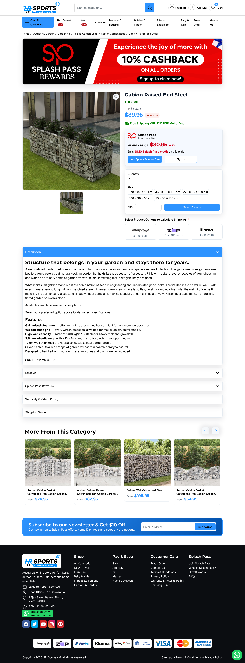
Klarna (116, 576)
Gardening (64, 33)
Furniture (100, 22)
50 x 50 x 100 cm (166, 198)
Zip (114, 572)
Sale (115, 563)
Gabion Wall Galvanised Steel (145, 490)
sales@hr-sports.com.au (44, 586)
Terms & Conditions (163, 572)
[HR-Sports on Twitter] (34, 624)
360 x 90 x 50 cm (140, 198)
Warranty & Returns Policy (167, 580)
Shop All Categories (36, 22)
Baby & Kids (81, 576)
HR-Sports (49, 657)
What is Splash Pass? (202, 567)
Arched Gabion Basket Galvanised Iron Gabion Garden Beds (46, 494)
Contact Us (158, 567)
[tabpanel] (48, 472)
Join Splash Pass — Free (145, 159)
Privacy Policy (160, 576)
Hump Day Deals (122, 580)
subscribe (205, 527)
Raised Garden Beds (85, 33)
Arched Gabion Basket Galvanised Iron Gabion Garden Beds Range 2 (96, 494)
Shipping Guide (160, 585)
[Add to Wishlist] (116, 97)
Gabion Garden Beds (113, 33)
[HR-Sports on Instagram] (51, 624)
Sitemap (167, 657)
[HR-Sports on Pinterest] (60, 624)
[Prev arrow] (205, 430)
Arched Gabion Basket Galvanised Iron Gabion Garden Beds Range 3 (195, 494)
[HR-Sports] (41, 7)
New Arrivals (82, 567)
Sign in (181, 159)
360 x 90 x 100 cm (167, 192)
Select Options (192, 207)
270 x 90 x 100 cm (195, 192)
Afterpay (117, 567)
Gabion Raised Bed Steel (143, 33)
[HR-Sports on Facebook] (26, 624)
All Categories (83, 563)
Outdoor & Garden (43, 33)
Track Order (158, 563)
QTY (130, 207)
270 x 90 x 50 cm (140, 192)
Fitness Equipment (86, 580)
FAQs (192, 576)
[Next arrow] (215, 430)
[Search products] (149, 7)
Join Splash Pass (200, 563)
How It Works (197, 572)
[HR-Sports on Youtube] (43, 624)
